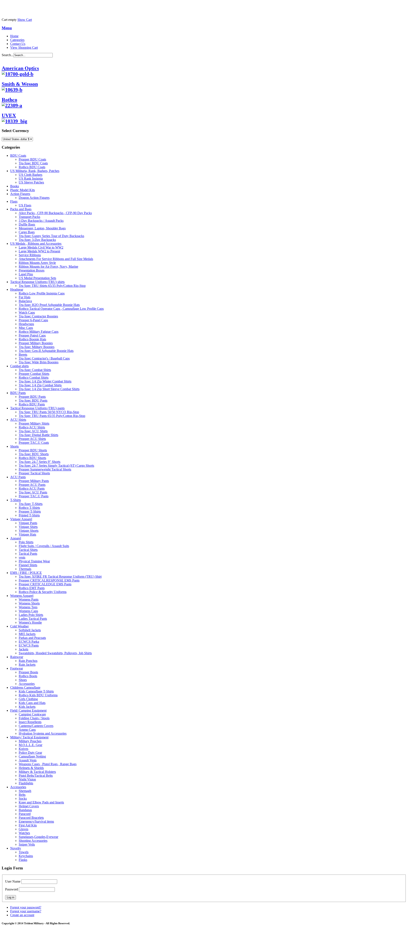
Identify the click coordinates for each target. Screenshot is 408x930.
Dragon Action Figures (34, 197)
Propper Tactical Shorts (34, 473)
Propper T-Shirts (30, 511)
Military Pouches (30, 741)
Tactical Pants (28, 553)
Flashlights (26, 783)
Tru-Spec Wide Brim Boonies (38, 362)
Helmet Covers (29, 806)
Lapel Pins (26, 274)
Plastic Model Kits (22, 190)
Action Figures (20, 194)
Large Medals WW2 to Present (39, 251)
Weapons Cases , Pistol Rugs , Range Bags (47, 764)
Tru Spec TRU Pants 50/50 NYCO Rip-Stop (49, 412)
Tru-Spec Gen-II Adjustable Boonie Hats (46, 351)
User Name (12, 881)
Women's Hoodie (30, 622)
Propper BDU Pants (32, 396)
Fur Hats (24, 297)
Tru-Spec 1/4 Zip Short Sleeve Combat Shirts (49, 389)
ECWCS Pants (29, 645)
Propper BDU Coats (32, 159)
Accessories (27, 683)
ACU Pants (18, 477)
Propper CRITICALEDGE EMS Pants (45, 584)
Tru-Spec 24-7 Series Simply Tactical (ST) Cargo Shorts (56, 465)
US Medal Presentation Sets (37, 278)
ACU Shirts (18, 419)
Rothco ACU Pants (32, 488)
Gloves (23, 829)
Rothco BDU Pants (32, 404)
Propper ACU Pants (32, 484)
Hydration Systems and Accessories (43, 733)
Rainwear (16, 657)
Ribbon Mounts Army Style (37, 262)
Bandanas (25, 810)
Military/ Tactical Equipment (29, 737)
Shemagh (25, 791)
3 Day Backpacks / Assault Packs (41, 220)
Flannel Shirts (28, 565)
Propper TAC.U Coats (34, 442)
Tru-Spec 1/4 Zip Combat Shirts (40, 385)
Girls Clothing (28, 699)
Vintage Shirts (28, 527)
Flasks (23, 860)
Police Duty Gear (30, 752)
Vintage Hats (27, 534)
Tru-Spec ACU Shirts (33, 431)
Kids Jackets (27, 706)
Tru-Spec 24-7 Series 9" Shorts (39, 462)
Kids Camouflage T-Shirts (36, 691)
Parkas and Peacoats (32, 638)
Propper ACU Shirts (32, 439)
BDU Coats (18, 155)
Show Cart (24, 19)
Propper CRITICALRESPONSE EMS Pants (49, 580)
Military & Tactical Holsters (37, 772)
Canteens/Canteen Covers (36, 726)
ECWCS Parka (29, 641)
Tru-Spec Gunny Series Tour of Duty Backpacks (51, 236)
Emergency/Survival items (36, 821)
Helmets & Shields (31, 768)
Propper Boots (28, 672)
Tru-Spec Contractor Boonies (38, 316)
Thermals (25, 569)
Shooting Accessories (33, 840)
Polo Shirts (26, 542)
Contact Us (17, 44)
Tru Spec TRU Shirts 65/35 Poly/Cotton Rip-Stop (52, 285)
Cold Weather (19, 626)
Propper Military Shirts (34, 423)
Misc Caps (26, 328)
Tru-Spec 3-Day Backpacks (37, 240)
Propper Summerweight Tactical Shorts (45, 469)
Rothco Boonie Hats (32, 339)
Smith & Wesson (20, 84)
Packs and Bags (20, 209)
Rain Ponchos (28, 661)
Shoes (23, 680)
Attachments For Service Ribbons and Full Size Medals (56, 259)
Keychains (26, 856)
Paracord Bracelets (31, 817)
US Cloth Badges (30, 174)
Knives (23, 749)
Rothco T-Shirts (29, 507)
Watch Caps (27, 312)
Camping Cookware (32, 714)
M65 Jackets (27, 634)
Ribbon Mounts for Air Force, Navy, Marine (48, 266)
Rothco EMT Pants (32, 588)
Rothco (9, 99)
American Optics (20, 68)
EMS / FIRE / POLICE (26, 572)
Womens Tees (28, 607)
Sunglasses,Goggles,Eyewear (38, 837)
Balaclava (25, 301)
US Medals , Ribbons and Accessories (35, 243)
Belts (22, 794)
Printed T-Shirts (29, 515)
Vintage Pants (28, 523)
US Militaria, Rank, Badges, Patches (34, 171)
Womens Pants (28, 599)
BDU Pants (18, 393)
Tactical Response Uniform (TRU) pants (37, 408)
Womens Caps (28, 611)
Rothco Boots (28, 676)
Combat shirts (19, 366)
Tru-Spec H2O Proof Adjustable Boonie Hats (49, 305)
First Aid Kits (28, 825)
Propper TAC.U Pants (33, 496)
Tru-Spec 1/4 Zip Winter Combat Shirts (45, 381)
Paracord (25, 814)
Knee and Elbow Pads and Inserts (41, 802)
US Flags (25, 205)
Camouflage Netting (32, 756)
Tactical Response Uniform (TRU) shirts (37, 282)
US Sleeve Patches (31, 182)
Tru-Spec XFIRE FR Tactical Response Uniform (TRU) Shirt (60, 576)
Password (11, 889)
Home (14, 36)
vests (22, 557)
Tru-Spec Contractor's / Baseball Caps (44, 358)
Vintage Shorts (28, 530)
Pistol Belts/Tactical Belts (36, 775)
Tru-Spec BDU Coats (33, 163)
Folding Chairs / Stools (34, 718)
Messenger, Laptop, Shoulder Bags (42, 228)
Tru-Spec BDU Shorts (34, 454)
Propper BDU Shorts (33, 450)
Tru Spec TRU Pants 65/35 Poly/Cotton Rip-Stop (52, 416)
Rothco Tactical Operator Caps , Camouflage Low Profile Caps (61, 308)
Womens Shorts (29, 603)
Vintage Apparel (21, 519)
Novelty (15, 848)
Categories (17, 40)
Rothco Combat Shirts (33, 377)
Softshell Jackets (30, 630)
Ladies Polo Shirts (31, 615)
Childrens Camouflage (25, 687)
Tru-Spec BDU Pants (33, 400)
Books (14, 186)
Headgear (16, 289)
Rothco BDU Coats (32, 167)
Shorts (14, 446)
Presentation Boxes (31, 270)
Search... (7, 55)
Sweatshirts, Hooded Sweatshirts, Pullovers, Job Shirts (55, 653)
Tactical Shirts (28, 550)
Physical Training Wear (34, 561)
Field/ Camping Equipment (28, 710)
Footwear (16, 668)
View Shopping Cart (24, 47)
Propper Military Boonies (36, 343)
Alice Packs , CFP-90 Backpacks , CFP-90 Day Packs (55, 213)
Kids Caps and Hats (32, 703)
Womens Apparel (21, 595)
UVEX (9, 115)
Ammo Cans (27, 729)
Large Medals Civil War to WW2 (41, 247)
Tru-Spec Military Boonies (36, 347)
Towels (23, 852)
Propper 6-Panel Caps (33, 320)
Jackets (23, 649)
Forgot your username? (25, 911)
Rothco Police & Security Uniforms (43, 592)
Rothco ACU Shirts (32, 427)
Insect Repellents (30, 722)
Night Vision (27, 779)
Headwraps (26, 324)
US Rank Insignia (31, 178)
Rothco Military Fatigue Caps (38, 331)
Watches (24, 833)
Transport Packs (29, 217)
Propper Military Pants (34, 481)
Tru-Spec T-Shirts (30, 504)
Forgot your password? (25, 907)
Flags (13, 201)
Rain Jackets (27, 664)
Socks (23, 798)
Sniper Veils (27, 844)
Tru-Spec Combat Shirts (35, 370)
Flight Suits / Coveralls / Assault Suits (44, 546)
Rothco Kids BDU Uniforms (38, 695)
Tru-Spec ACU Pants (33, 492)
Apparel (15, 538)
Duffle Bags (27, 224)
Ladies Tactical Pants (33, 618)
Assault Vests (28, 760)
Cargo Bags (27, 232)
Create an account (22, 915)
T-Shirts (15, 500)
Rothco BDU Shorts (32, 458)
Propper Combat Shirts (34, 373)
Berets (23, 354)
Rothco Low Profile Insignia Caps (42, 293)
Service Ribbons (30, 255)
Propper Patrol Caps (32, 335)
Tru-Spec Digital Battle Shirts (38, 435)
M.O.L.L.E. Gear (30, 745)
